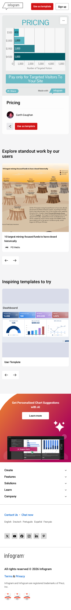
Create (8, 470)
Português (28, 521)
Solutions (10, 483)
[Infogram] (12, 7)
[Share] (10, 126)
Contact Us (11, 515)
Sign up (62, 6)
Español (38, 521)
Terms (8, 576)
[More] (63, 20)
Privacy (20, 576)
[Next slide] (14, 260)
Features (10, 476)
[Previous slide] (6, 260)
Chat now (27, 515)
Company (10, 496)
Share (13, 91)
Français (48, 521)
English (7, 521)
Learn (8, 489)
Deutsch (17, 521)
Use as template (42, 6)
